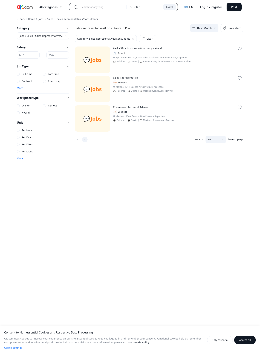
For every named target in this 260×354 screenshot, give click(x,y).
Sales (50, 19)
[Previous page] (77, 139)
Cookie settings (13, 347)
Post (234, 7)
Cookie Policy (141, 342)
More (20, 88)
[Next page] (92, 139)
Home (31, 19)
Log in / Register (211, 7)
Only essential (220, 340)
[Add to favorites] (239, 48)
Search (169, 7)
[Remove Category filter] (133, 38)
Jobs (41, 19)
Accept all (245, 340)
